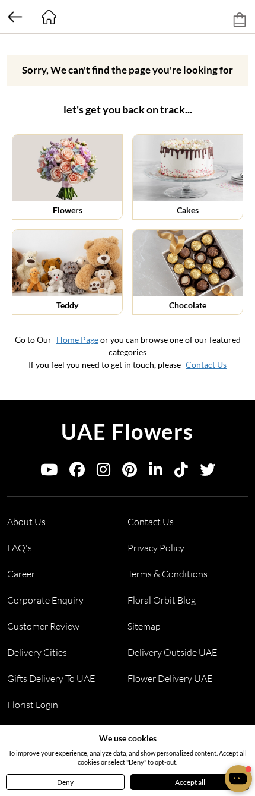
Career (21, 574)
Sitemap (144, 626)
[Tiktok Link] (181, 472)
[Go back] (14, 16)
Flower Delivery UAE (170, 678)
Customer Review (43, 626)
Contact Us (206, 364)
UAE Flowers (127, 431)
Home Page (77, 339)
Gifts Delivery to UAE (51, 678)
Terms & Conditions (168, 574)
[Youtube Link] (49, 472)
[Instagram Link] (103, 472)
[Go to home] (48, 16)
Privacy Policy (156, 548)
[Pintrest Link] (129, 472)
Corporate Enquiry (45, 600)
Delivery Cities (37, 652)
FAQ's (19, 548)
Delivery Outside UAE (172, 652)
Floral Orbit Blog (162, 600)
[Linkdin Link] (155, 472)
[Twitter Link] (207, 472)
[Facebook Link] (77, 472)
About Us (26, 521)
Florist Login (32, 704)
